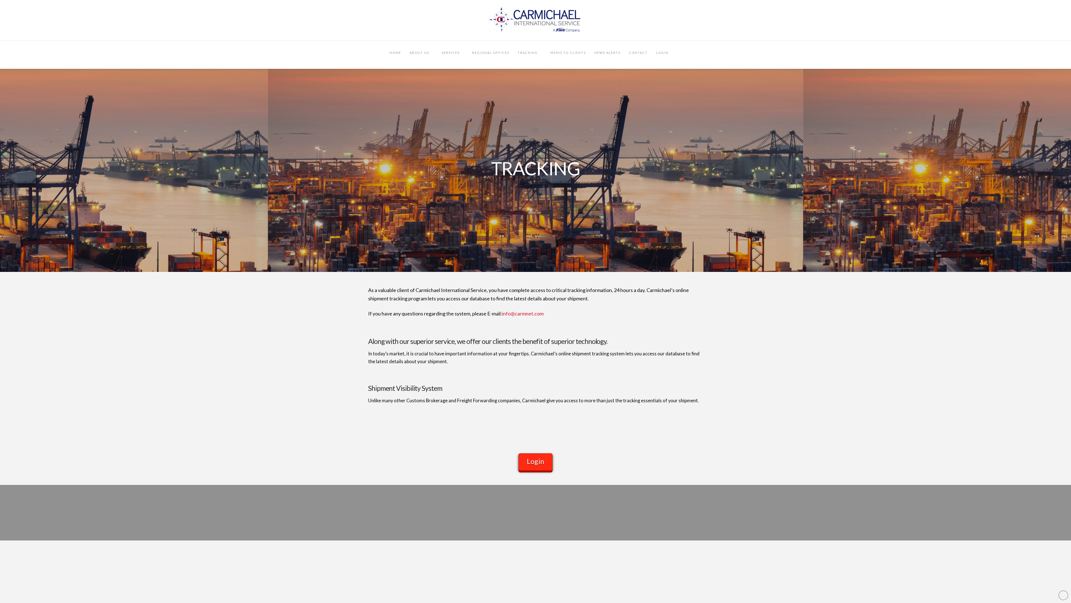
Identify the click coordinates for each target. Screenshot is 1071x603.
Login (535, 461)
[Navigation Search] (679, 55)
